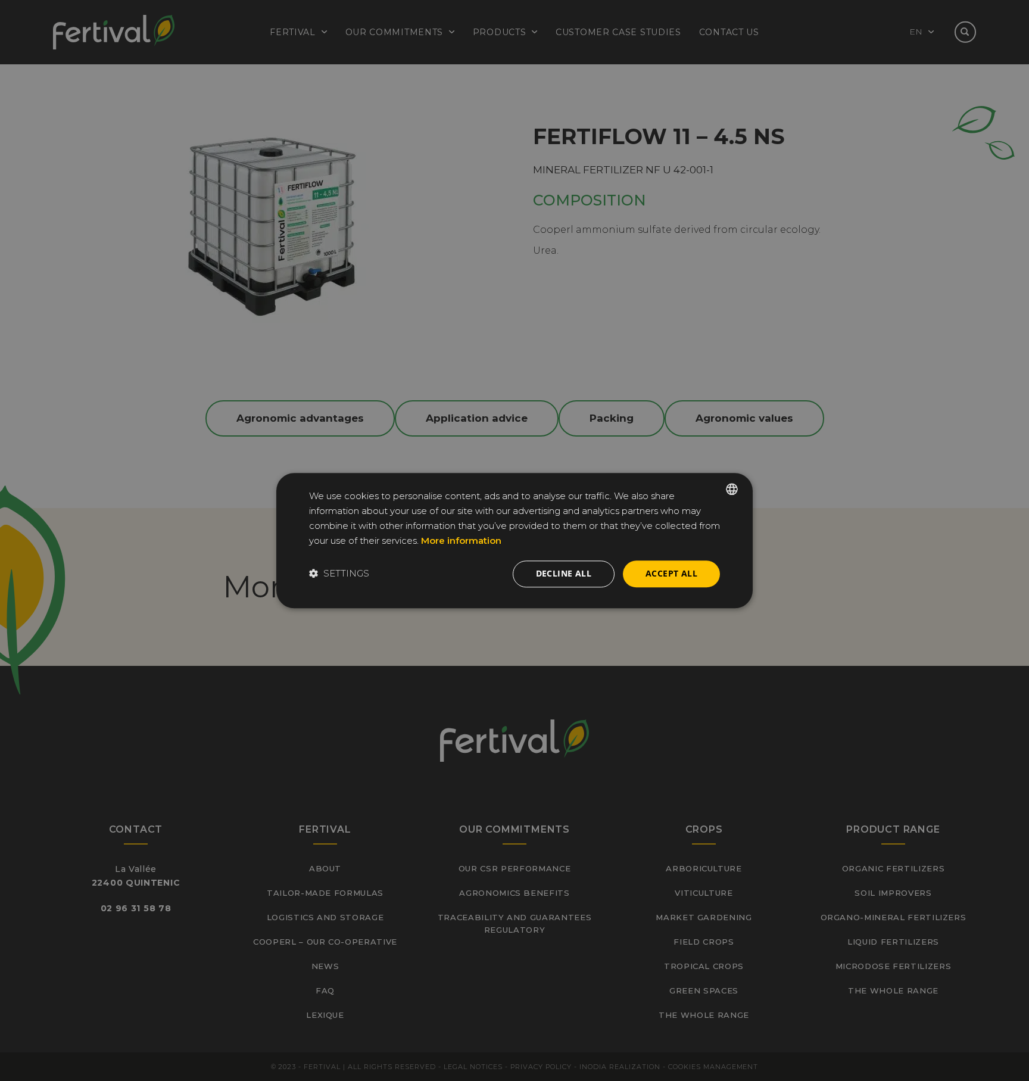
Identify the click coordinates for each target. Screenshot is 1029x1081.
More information (461, 541)
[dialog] (514, 540)
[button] (339, 574)
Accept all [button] (671, 573)
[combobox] (732, 489)
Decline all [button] (563, 573)
